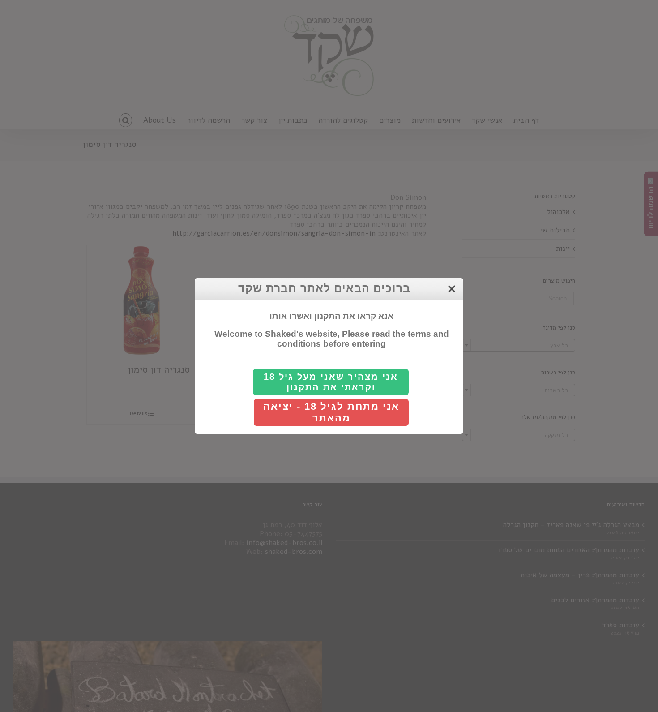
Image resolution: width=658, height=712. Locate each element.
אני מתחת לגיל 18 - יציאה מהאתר (331, 412)
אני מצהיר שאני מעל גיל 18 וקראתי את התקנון (331, 382)
